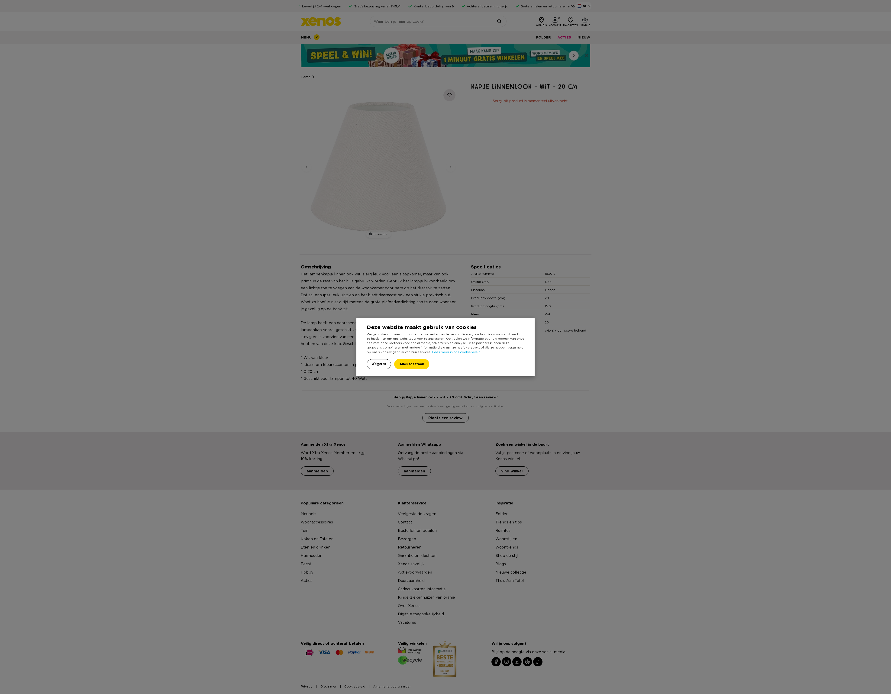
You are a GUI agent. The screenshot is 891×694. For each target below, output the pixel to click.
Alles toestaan (411, 364)
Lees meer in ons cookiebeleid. (456, 352)
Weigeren (379, 364)
